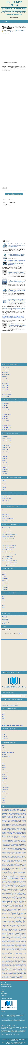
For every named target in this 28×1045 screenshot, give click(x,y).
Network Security (16, 925)
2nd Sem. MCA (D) (5, 420)
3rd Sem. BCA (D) (5, 451)
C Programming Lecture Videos (10, 845)
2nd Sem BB (23, 814)
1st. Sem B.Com (5, 372)
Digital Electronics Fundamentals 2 (19, 872)
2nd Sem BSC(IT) (11, 817)
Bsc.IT (12, 838)
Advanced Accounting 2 (11, 828)
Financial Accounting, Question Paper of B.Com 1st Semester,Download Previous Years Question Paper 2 (16, 245)
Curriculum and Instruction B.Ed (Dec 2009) (14, 860)
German (3, 765)
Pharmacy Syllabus (9, 937)
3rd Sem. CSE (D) (5, 469)
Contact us (3, 995)
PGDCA (16, 930)
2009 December (5, 580)
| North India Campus (17, 1043)
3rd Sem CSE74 (5, 467)
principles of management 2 (17, 977)
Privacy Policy (4, 993)
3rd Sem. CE (4, 460)
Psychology (4, 796)
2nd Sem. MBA (5, 407)
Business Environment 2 (7, 841)
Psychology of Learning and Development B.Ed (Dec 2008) (16, 942)
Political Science (5, 793)
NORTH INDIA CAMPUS (14, 3)
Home (14, 194)
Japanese (4, 782)
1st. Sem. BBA (5, 378)
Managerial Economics (6, 921)
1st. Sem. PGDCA (5, 383)
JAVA (12, 1043)
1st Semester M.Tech (14, 813)
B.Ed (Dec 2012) (10, 830)
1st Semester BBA (21, 810)
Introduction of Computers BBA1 (19, 913)
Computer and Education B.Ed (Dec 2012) (19, 856)
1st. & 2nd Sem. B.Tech (6, 374)
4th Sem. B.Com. (5, 503)
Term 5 (3, 605)
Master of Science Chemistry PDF (8, 547)
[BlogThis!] (3, 188)
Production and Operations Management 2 (17, 938)
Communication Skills (13, 847)
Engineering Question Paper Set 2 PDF (9, 562)
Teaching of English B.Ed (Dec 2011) (16, 958)
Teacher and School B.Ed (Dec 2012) (12, 956)
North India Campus (20, 30)
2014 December (5, 589)
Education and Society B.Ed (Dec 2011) (10, 884)
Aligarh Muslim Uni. (6, 619)
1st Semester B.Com (12, 810)
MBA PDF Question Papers (7, 532)
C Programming (14, 844)
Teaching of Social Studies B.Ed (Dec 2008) (14, 968)
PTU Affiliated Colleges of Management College (16, 932)
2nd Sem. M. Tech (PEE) (6, 429)
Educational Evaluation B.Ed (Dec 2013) (9, 889)
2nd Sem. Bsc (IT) (5, 409)
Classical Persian (5, 750)
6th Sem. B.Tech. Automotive (7, 520)
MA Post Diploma (5, 787)
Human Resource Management (16, 909)
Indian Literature (5, 776)
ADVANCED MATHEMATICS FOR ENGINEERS (10, 822)
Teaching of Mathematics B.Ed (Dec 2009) (9, 961)
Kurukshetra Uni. (5, 620)
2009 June (4, 574)
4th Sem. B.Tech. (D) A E (7, 498)
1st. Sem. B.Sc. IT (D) (6, 370)
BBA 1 (9, 833)
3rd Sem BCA (4, 454)
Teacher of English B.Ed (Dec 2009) (15, 957)
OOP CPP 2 (21, 925)
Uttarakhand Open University (17, 973)
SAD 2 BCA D (9, 949)
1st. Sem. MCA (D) (5, 385)
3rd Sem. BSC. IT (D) (6, 447)
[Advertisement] (14, 50)
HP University (4, 616)
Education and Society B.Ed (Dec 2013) (12, 885)
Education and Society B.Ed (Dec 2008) (8, 882)
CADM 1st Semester (22, 845)
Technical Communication (14, 972)
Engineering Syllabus (14, 896)
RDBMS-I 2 (4, 948)
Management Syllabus (21, 920)
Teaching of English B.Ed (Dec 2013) (19, 960)
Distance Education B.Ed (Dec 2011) (10, 875)
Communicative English (17, 848)
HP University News (15, 908)
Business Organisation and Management (17, 843)
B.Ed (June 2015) (22, 832)
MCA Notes (22, 918)
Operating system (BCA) (21, 928)
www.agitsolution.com (14, 1040)
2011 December (5, 582)
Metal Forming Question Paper (9, 924)
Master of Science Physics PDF (8, 538)
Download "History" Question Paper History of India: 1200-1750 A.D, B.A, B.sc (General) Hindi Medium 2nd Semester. (13, 1019)
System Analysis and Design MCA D (8, 953)
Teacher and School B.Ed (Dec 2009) (10, 954)
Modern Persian (5, 789)
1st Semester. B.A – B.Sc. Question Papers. (10, 702)
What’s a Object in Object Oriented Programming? (13, 27)
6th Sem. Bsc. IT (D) (6, 516)
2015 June (4, 576)
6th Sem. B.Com (5, 512)
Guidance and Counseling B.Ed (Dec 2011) (13, 902)
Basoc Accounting (20, 837)
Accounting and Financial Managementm (19, 824)
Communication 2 (5, 847)
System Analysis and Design (10, 952)
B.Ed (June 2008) (7, 832)
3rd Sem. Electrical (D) (6, 445)
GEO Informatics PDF (6, 527)
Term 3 (3, 600)
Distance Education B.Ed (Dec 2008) (8, 873)
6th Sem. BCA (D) (5, 514)
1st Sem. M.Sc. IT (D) (6, 396)
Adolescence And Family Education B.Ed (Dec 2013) (11, 825)
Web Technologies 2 (19, 974)
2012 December (5, 585)
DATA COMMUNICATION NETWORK (11, 865)
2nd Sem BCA (12, 816)
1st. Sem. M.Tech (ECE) (6, 391)
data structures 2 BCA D (6, 977)
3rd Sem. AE (4, 462)
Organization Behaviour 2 (18, 929)
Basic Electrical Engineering (19, 836)
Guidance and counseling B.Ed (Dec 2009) (9, 905)
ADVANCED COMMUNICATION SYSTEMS (17, 821)
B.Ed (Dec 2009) (20, 829)
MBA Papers (16, 918)
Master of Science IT (6, 543)
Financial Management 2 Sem (13, 900)
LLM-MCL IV (4, 736)
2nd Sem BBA (5, 816)
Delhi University (5, 618)
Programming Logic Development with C (10, 940)
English (3, 761)
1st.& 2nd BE (4, 376)
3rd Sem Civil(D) (5, 436)
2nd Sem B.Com (17, 814)
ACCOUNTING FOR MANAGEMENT (9, 820)
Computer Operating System (7, 853)
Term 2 (3, 598)
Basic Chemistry (10, 836)
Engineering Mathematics (11, 894)
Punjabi (3, 798)
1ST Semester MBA (17, 809)
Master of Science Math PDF (7, 540)
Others (7, 930)
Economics (4, 758)
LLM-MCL (4, 732)
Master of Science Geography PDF (9, 545)
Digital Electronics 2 (8, 872)
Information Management (20, 910)
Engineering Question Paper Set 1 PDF (9, 560)
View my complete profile (6, 986)
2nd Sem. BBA (5, 412)
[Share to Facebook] (6, 188)
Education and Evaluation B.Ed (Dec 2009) (19, 881)
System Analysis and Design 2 (21, 952)
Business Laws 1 (18, 841)
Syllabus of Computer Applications (17, 949)
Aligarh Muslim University (21, 828)
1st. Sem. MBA (5, 389)
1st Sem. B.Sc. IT (5, 367)
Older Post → (19, 194)
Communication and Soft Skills (7, 848)
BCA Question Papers (19, 833)
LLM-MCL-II (4, 734)
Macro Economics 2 (12, 920)
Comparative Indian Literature (8, 752)
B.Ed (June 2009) (15, 832)
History (3, 774)
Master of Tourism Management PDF (9, 534)
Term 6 (3, 607)
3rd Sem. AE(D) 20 (5, 465)
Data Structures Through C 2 (16, 866)
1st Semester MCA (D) (9, 814)
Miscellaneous (5, 738)
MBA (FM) (4, 482)
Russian (3, 800)
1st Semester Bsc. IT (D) (18, 811)
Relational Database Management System (14, 948)
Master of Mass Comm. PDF (7, 551)
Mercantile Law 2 (15, 922)
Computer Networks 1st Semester (20, 852)
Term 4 (3, 603)
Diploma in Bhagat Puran (7, 549)
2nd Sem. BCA (5, 405)
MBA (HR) (4, 480)
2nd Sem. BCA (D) (5, 416)
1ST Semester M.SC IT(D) (6, 809)
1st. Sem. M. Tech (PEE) (6, 394)
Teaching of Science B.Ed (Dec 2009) (8, 965)
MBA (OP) (4, 489)
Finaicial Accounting (17, 898)
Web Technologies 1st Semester (10, 974)
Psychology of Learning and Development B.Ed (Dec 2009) (11, 944)
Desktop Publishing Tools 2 (17, 869)
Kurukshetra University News (15, 917)
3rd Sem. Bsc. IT (5, 458)
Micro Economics (19, 924)
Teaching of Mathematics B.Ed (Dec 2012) (15, 962)
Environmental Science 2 (7, 898)
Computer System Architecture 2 (13, 855)
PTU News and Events (11, 936)
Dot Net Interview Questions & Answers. (11, 31)
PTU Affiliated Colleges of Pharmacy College (14, 934)
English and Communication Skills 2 (19, 897)
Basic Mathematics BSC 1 (11, 837)
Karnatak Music (5, 785)
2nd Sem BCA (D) (20, 816)
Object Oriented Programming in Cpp (19, 926)
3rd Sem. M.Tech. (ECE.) (6, 440)
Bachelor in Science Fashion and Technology (15, 835)
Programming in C (22, 940)
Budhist (3, 747)
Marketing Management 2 (17, 921)
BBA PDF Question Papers (7, 558)
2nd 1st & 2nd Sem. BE (6, 414)
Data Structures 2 (5, 866)
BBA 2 (12, 833)
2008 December (5, 578)
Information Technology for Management (11, 912)
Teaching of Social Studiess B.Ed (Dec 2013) (12, 970)
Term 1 (3, 596)
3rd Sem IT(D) (4, 473)
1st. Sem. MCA (5, 387)
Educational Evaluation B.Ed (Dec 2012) (19, 888)
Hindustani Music (5, 771)
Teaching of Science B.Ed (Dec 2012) (10, 966)
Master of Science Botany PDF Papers (9, 554)
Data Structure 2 (22, 865)
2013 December (5, 587)
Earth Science (4, 754)
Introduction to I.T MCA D (17, 914)
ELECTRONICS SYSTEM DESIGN (16, 880)
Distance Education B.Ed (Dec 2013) (12, 876)
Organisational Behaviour (7, 929)
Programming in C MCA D (6, 941)
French (3, 763)
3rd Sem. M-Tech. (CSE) (6, 443)
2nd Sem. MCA (5, 423)
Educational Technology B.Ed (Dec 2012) (19, 892)
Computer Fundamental (11, 849)
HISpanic (3, 767)
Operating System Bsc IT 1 (8, 928)
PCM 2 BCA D (11, 930)
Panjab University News (6, 622)
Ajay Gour (21, 1042)
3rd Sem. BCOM (5, 449)
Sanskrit (3, 802)
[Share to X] (5, 188)
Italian (3, 780)
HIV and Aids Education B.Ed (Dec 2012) (13, 906)
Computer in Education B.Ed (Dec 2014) (14, 859)
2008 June (4, 572)
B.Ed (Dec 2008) (12, 829)
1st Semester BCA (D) (7, 811)
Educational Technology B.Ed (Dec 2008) (14, 890)
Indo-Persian (4, 778)
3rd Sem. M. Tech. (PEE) (6, 438)
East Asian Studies (5, 756)
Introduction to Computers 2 (7, 914)
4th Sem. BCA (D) (5, 500)
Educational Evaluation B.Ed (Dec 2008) (15, 886)
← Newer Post (9, 194)
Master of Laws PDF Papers (7, 556)
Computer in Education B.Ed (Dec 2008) (9, 857)
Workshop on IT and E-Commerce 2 (19, 976)
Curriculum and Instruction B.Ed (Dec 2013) (12, 863)
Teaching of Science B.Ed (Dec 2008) (19, 964)
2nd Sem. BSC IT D (5, 418)
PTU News (4, 623)
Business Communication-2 (7, 840)
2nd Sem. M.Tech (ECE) (6, 427)
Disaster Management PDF (7, 530)
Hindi (3, 769)
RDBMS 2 (24, 946)
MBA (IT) (3, 485)
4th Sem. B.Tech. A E (6, 496)
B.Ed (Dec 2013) (18, 830)
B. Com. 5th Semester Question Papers (10, 705)
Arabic (3, 745)
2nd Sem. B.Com (5, 403)
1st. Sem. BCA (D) (5, 381)
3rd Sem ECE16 (5, 471)
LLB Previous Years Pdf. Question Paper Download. (12, 725)
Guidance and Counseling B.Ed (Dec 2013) (19, 904)
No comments (6, 33)
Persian (3, 791)
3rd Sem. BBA (4, 456)
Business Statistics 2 (6, 844)
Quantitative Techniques (18, 946)
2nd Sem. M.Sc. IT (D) (6, 425)
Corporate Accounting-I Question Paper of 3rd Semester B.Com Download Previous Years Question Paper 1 (16, 290)
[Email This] (2, 188)
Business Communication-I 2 (20, 840)
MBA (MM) (4, 487)
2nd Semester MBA (20, 817)
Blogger (20, 633)
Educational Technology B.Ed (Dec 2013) (9, 893)
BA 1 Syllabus (5, 833)
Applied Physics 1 (5, 829)
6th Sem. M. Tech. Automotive (8, 518)
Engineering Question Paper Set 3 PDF (9, 565)
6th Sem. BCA (4, 509)
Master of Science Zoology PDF (8, 536)
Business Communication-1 (20, 838)
